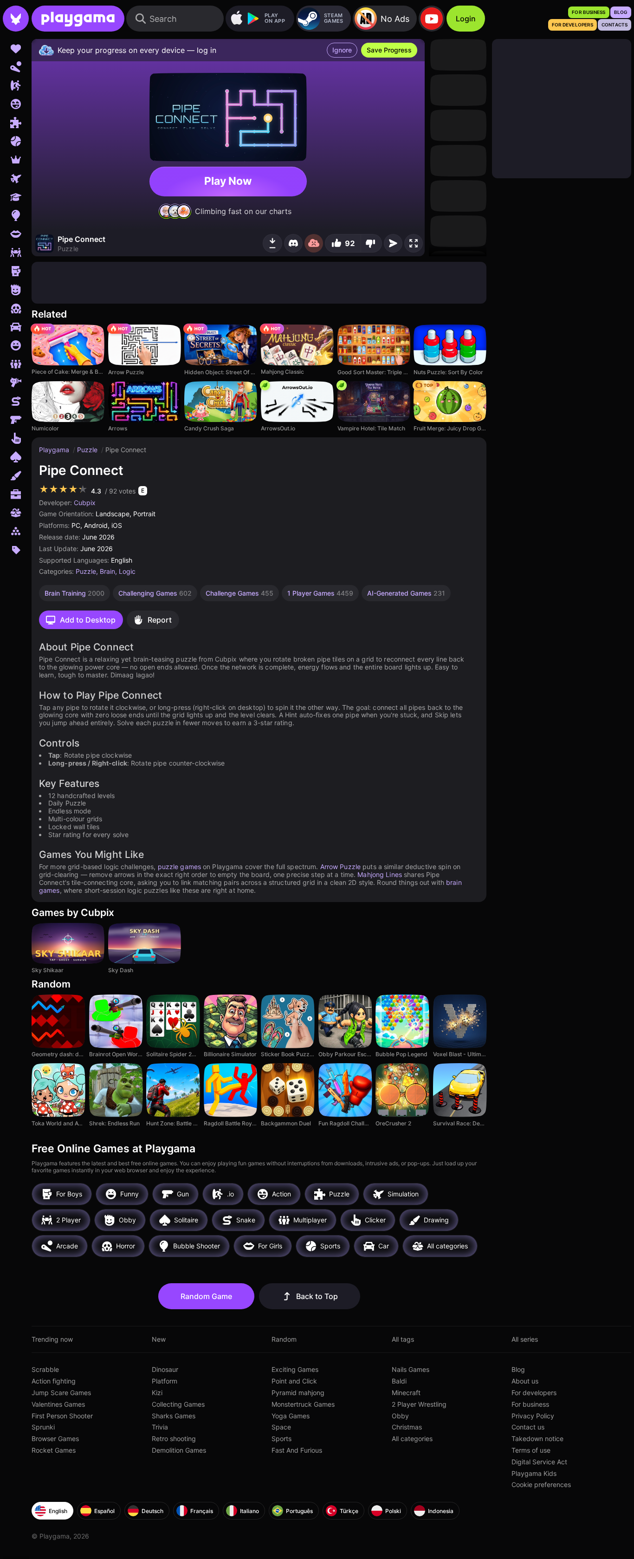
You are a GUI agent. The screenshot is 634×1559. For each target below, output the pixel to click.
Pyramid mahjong (298, 1393)
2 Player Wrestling (419, 1404)
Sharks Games (173, 1416)
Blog (518, 1369)
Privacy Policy (532, 1416)
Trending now (52, 1339)
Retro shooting (174, 1438)
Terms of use (530, 1450)
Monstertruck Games (303, 1404)
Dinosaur (165, 1369)
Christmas (407, 1427)
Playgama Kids (533, 1473)
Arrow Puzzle (340, 866)
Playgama (55, 450)
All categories (412, 1438)
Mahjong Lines (379, 874)
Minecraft (406, 1393)
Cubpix (85, 503)
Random (284, 1339)
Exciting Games (295, 1369)
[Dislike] (371, 243)
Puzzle (88, 450)
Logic (127, 571)
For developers (533, 1393)
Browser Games (55, 1438)
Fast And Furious (297, 1450)
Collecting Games (178, 1404)
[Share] (393, 243)
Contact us (527, 1427)
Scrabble (45, 1369)
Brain (107, 571)
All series (524, 1339)
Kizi (157, 1393)
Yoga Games (291, 1416)
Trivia (160, 1427)
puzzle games (179, 866)
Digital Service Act (539, 1462)
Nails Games (410, 1369)
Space (281, 1427)
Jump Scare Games (61, 1393)
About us (524, 1381)
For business (530, 1404)
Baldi (399, 1381)
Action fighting (54, 1381)
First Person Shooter (62, 1416)
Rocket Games (54, 1450)
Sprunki (43, 1427)
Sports (281, 1438)
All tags (403, 1339)
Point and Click (294, 1381)
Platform (164, 1381)
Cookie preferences (541, 1484)
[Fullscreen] (413, 243)
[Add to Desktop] (272, 243)
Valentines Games (58, 1404)
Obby (400, 1416)
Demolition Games (179, 1450)
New (159, 1339)
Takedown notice (537, 1438)
